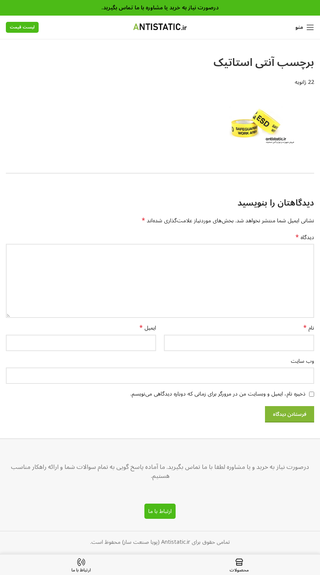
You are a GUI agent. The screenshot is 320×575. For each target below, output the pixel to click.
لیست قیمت (22, 27)
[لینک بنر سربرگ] (160, 8)
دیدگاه (304, 237)
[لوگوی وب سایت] (160, 27)
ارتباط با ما (160, 511)
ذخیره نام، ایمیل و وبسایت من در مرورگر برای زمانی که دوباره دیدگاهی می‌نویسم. (218, 393)
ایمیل (147, 328)
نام (308, 328)
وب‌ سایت (302, 361)
